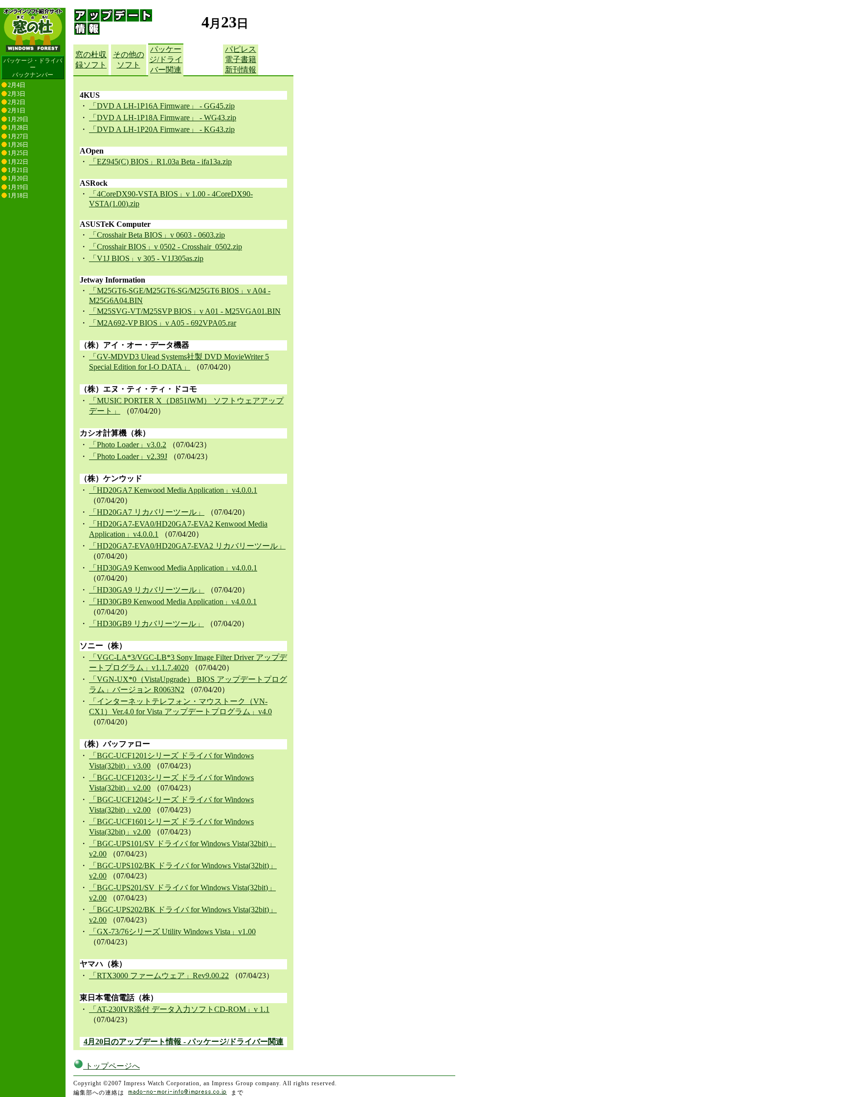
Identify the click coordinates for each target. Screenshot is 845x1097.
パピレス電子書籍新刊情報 (240, 59)
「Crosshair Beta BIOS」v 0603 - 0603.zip (157, 235)
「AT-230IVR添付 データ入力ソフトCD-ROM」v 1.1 (179, 1009)
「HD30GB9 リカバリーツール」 (146, 623)
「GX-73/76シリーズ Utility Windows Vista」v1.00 (172, 931)
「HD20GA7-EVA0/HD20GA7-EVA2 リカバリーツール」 (187, 546)
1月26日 (18, 144)
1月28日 (18, 127)
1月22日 (18, 161)
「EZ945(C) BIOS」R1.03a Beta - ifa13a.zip (160, 161)
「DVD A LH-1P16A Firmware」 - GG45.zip (162, 106)
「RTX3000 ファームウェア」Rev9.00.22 (159, 975)
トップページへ (111, 1066)
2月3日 (16, 93)
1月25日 (18, 153)
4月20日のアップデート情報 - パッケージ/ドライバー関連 (184, 1041)
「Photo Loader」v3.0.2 (127, 444)
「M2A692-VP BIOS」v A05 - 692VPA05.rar (162, 323)
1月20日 (18, 178)
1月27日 (18, 136)
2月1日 (16, 110)
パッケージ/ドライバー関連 (165, 59)
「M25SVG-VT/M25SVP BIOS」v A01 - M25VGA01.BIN (185, 311)
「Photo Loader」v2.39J (128, 456)
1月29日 (18, 119)
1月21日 (18, 170)
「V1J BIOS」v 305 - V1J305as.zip (146, 258)
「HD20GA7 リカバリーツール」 (146, 512)
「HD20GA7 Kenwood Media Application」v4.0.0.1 (173, 490)
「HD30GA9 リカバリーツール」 (146, 590)
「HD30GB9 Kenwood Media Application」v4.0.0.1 (173, 601)
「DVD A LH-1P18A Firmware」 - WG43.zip (162, 117)
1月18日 (18, 195)
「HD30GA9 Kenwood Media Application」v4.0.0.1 (173, 568)
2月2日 (16, 102)
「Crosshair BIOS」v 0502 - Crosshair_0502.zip (165, 246)
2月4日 (16, 85)
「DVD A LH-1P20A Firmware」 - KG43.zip (162, 129)
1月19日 (18, 187)
